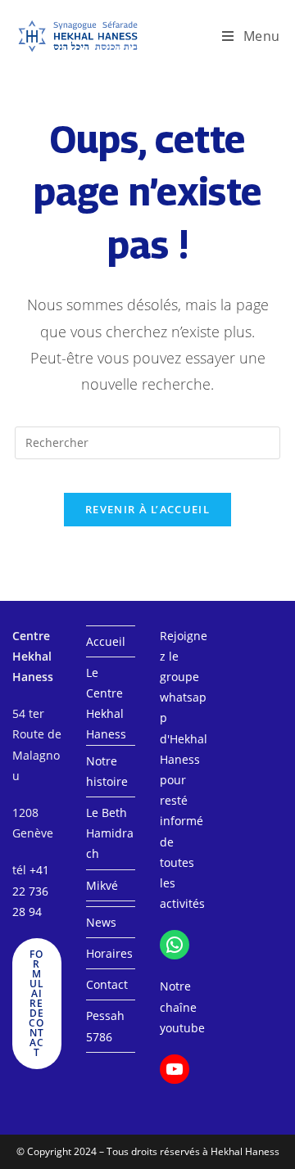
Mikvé (102, 885)
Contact (107, 984)
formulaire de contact (36, 1003)
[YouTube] (174, 1069)
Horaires (109, 953)
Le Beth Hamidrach (110, 833)
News (101, 922)
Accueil (105, 641)
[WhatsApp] (174, 944)
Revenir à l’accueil (147, 509)
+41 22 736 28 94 (30, 890)
